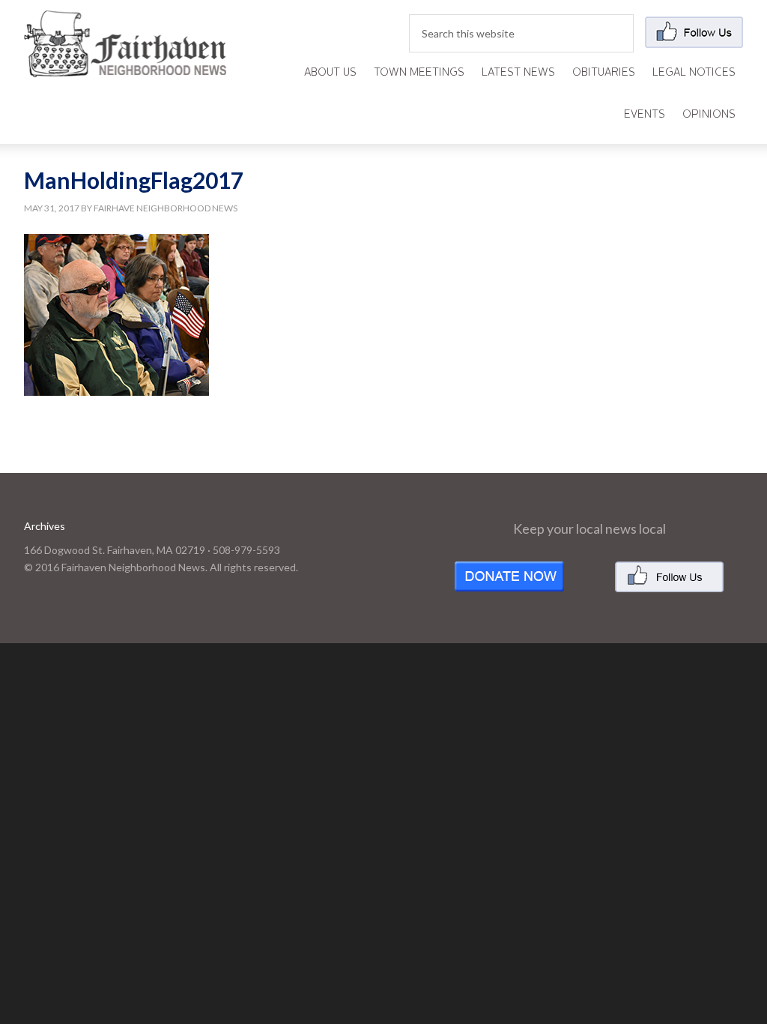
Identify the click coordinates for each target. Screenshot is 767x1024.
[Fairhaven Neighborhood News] (125, 65)
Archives (44, 525)
